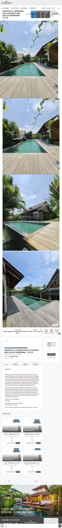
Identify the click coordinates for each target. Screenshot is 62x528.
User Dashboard (55, 11)
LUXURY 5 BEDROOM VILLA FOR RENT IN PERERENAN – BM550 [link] (18, 463)
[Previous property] (5, 481)
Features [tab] (35, 364)
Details (17, 443)
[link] (12, 425)
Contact (49, 8)
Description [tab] (6, 364)
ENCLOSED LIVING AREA (47, 12)
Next (36, 481)
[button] (31, 178)
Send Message (51, 357)
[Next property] (39, 481)
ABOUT (44, 8)
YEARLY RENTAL (42, 12)
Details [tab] (25, 364)
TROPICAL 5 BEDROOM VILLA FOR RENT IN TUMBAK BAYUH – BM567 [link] (19, 434)
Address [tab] (15, 364)
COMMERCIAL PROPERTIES (32, 11)
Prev (9, 481)
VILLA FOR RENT (5, 8)
